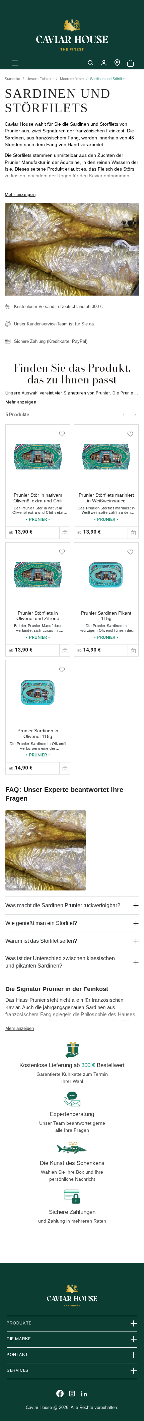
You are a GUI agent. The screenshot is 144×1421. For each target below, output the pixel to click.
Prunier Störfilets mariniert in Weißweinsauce (106, 497)
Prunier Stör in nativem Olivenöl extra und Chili (37, 497)
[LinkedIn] (84, 1393)
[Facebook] (60, 1393)
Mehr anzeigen (20, 194)
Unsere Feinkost (40, 79)
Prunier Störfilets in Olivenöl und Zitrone (37, 615)
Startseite (12, 79)
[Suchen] (90, 62)
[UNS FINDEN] (117, 62)
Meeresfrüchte (72, 79)
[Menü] (15, 62)
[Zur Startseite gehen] (72, 35)
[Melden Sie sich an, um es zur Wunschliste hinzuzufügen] (62, 432)
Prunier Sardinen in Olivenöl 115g (37, 733)
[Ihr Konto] (104, 62)
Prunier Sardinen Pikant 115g (106, 615)
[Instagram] (72, 1393)
